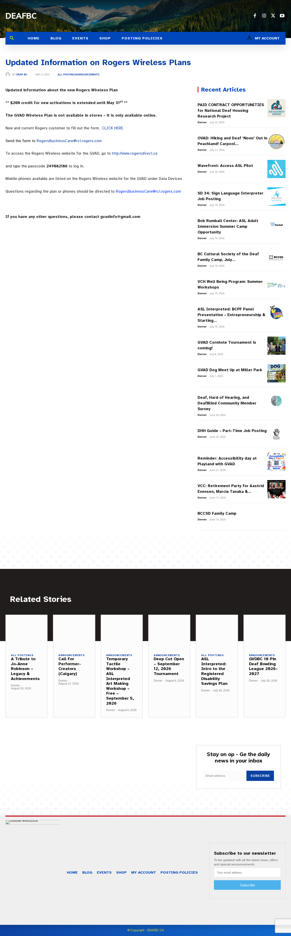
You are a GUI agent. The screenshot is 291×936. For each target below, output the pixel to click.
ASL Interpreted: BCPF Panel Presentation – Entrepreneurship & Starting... (231, 315)
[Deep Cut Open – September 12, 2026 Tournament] (169, 631)
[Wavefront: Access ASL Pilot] (276, 169)
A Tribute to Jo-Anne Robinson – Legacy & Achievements (25, 668)
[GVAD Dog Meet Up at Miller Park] (276, 373)
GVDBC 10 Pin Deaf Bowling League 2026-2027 (263, 666)
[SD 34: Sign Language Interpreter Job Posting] (276, 196)
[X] (273, 16)
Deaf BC (22, 74)
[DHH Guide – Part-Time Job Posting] (276, 434)
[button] (12, 38)
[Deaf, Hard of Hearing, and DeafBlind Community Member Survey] (276, 401)
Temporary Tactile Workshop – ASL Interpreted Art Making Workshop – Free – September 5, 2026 (120, 681)
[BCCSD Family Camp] (276, 517)
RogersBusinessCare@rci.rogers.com (69, 140)
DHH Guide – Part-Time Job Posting (232, 430)
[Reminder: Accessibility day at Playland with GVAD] (276, 462)
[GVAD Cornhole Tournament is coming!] (276, 346)
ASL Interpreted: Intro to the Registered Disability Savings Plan (214, 671)
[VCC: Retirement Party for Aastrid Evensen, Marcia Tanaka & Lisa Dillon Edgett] (276, 489)
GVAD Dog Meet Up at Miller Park (230, 370)
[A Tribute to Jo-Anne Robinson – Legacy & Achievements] (26, 631)
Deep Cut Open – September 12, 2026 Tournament (169, 666)
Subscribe (260, 775)
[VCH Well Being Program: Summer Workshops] (276, 285)
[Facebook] (254, 16)
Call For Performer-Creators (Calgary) (69, 666)
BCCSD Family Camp (217, 513)
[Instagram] (264, 16)
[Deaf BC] (8, 74)
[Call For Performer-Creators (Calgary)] (74, 631)
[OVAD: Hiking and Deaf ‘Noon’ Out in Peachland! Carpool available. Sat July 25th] (276, 141)
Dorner (202, 122)
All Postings (67, 74)
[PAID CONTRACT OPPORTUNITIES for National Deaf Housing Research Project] (276, 108)
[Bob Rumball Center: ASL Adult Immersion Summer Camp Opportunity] (276, 224)
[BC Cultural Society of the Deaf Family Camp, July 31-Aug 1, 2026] (276, 257)
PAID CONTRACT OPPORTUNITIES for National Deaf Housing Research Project (231, 110)
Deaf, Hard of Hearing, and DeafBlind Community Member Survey (227, 403)
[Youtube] (282, 16)
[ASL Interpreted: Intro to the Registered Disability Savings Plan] (216, 631)
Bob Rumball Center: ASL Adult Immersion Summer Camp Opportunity (228, 226)
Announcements (87, 74)
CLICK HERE (112, 128)
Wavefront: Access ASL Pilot (225, 165)
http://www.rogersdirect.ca (134, 153)
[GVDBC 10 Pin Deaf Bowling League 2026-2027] (264, 631)
